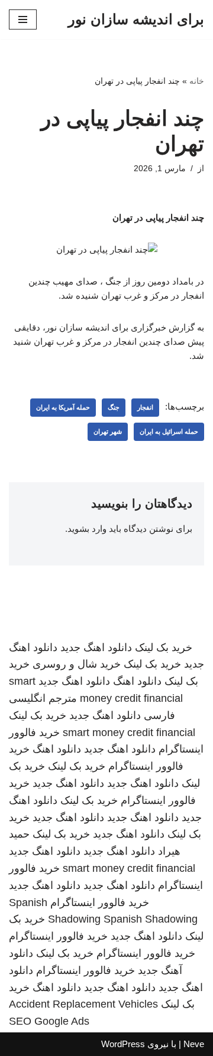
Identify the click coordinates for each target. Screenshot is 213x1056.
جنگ (114, 407)
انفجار (145, 407)
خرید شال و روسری (77, 664)
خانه (196, 81)
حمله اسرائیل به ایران (169, 431)
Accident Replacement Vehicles (83, 1004)
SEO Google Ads (49, 1021)
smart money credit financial (129, 732)
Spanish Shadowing (151, 919)
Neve (193, 1044)
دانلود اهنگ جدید (96, 647)
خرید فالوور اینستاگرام (99, 902)
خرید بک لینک (163, 647)
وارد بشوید (86, 529)
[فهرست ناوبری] (23, 19)
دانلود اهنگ (137, 681)
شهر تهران (107, 431)
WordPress (123, 1044)
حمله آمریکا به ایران (63, 407)
